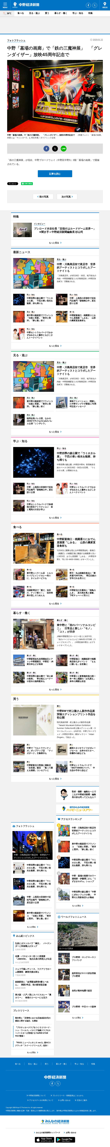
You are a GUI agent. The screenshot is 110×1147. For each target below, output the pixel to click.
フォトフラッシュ (16, 40)
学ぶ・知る (77, 13)
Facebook (88, 5)
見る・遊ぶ (34, 13)
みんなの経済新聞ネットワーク (55, 1122)
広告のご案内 (82, 1100)
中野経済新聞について (37, 1095)
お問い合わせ (65, 1100)
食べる (20, 13)
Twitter (94, 5)
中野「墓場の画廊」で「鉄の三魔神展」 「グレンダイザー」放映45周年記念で (41, 135)
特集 (90, 13)
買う (47, 13)
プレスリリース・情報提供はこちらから (68, 1095)
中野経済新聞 (26, 5)
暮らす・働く (60, 13)
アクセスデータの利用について (41, 1100)
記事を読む (55, 173)
